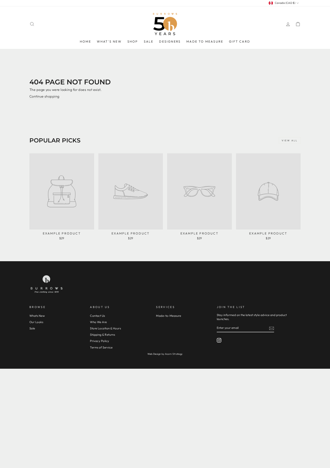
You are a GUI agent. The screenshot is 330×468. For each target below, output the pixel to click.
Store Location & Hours (105, 328)
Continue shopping (44, 96)
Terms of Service (101, 347)
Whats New (37, 316)
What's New (109, 41)
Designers (170, 41)
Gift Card (239, 41)
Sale (149, 41)
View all (290, 140)
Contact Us (97, 316)
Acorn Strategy (174, 353)
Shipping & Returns (102, 334)
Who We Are (98, 322)
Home (85, 41)
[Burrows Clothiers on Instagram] (219, 340)
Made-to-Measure (168, 316)
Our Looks (36, 322)
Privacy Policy (99, 341)
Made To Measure (204, 41)
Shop (132, 41)
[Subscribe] (271, 328)
